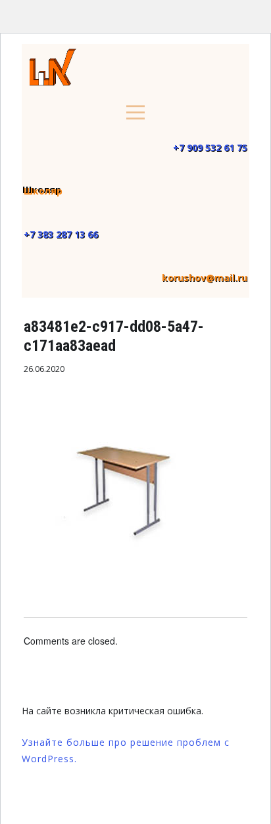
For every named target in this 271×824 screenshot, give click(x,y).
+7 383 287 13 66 (61, 234)
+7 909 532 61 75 (210, 147)
